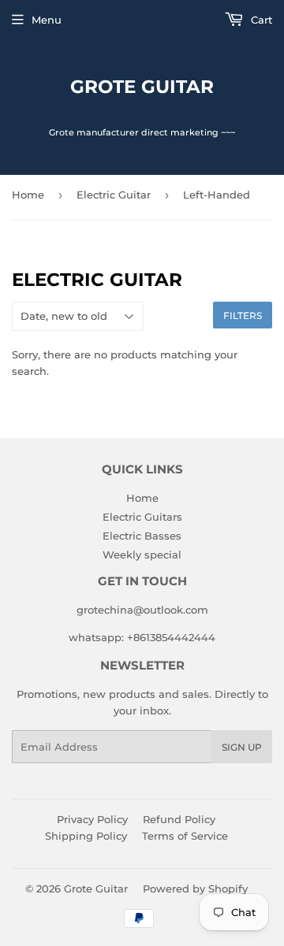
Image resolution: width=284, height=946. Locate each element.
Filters (242, 315)
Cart (260, 19)
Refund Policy (179, 819)
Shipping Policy (86, 835)
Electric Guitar (114, 194)
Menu (47, 19)
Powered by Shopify (195, 888)
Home (28, 194)
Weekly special (142, 554)
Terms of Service (185, 835)
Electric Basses (142, 535)
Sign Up (242, 747)
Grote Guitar (142, 87)
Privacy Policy (92, 819)
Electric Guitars (142, 516)
